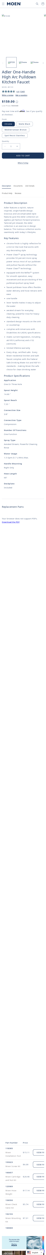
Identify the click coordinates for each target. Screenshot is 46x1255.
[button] (3, 4)
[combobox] (34, 1252)
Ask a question (21, 95)
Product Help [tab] (7, 193)
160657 (9, 1172)
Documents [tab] (18, 186)
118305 (9, 1148)
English (35, 1252)
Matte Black (24, 124)
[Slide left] (3, 63)
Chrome (8, 124)
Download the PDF (11, 522)
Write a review (7, 95)
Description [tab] (6, 186)
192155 (9, 1214)
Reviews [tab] (18, 193)
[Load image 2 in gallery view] (23, 62)
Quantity (5, 141)
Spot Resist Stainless (15, 135)
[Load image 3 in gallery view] (34, 62)
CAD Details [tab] (29, 186)
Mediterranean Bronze (16, 129)
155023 (9, 1162)
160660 (9, 1228)
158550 (9, 1200)
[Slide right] (43, 63)
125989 (9, 1186)
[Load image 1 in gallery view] (11, 62)
